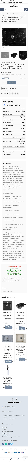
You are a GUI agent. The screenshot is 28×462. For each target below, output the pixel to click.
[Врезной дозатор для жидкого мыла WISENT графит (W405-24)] (7, 370)
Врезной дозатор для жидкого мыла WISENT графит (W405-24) (7, 379)
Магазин (9, 14)
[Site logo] (14, 5)
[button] (2, 37)
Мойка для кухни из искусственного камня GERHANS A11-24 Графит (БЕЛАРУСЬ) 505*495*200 (7, 316)
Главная (3, 14)
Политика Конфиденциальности (11, 437)
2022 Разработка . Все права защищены (14, 449)
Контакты (4, 435)
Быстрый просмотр (13, 327)
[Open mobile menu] (1, 9)
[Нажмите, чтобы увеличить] (3, 47)
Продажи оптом (6, 433)
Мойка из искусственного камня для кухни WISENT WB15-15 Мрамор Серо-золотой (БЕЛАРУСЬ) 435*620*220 (7, 350)
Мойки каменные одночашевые (10, 15)
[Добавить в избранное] (4, 327)
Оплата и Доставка (7, 431)
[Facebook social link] (10, 93)
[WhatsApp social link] (12, 93)
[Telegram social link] (18, 93)
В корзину (11, 82)
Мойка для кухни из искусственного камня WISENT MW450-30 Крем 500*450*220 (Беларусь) (20, 348)
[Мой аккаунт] (26, 9)
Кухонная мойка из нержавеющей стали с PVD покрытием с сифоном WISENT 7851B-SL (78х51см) (20, 317)
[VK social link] (15, 93)
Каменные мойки (17, 14)
